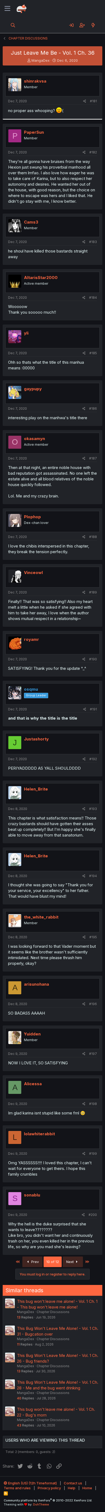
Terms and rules (17, 1488)
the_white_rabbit (41, 917)
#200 (93, 1215)
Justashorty (36, 739)
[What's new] (93, 25)
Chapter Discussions (53, 1312)
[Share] (84, 101)
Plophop (32, 516)
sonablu (32, 1195)
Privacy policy (49, 1488)
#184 (93, 298)
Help (71, 1488)
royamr (31, 639)
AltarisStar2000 (41, 277)
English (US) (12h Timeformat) (32, 1483)
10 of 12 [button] (52, 1262)
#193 (93, 809)
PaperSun (34, 132)
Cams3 (31, 222)
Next (70, 1262)
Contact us (73, 1483)
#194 (93, 876)
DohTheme (41, 1504)
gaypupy (33, 388)
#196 (93, 1004)
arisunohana (36, 984)
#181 (93, 101)
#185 (93, 353)
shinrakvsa (35, 81)
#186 (93, 408)
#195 (93, 937)
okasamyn (34, 438)
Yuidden (32, 1034)
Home (87, 1488)
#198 (93, 1104)
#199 (93, 1154)
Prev (34, 1262)
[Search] (13, 25)
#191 (93, 709)
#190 (93, 659)
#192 (93, 759)
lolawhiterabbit (39, 1133)
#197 (93, 1054)
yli (26, 333)
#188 (93, 537)
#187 (93, 458)
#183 (93, 242)
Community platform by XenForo (48, 1500)
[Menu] (7, 8)
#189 (93, 592)
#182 (93, 152)
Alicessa (33, 1083)
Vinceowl (33, 572)
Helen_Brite (36, 789)
